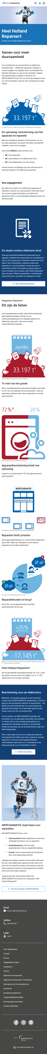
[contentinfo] (23, 1047)
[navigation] (23, 921)
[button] (40, 3)
